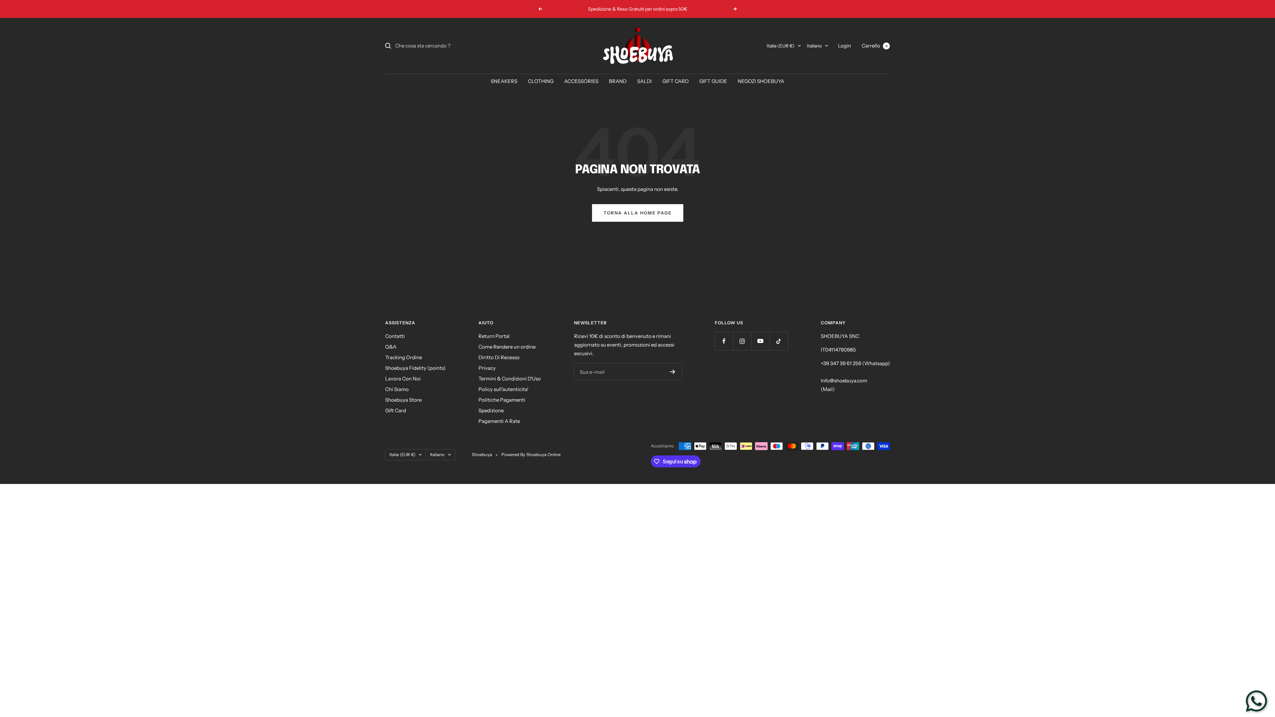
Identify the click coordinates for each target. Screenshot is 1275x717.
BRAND (618, 81)
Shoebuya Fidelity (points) (415, 368)
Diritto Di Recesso (499, 357)
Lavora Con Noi (403, 378)
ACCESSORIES (581, 81)
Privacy (487, 368)
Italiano (814, 46)
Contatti (395, 336)
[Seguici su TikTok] (779, 341)
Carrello (875, 45)
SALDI (644, 81)
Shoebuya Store (403, 400)
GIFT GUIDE (713, 81)
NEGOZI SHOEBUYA (761, 81)
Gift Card (395, 410)
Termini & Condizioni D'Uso (509, 378)
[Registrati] (672, 371)
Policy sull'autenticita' (503, 389)
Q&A (390, 347)
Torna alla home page (638, 212)
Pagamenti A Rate (499, 421)
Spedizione (491, 410)
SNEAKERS (504, 81)
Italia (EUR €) (781, 46)
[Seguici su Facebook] (724, 341)
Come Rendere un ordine (507, 347)
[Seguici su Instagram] (742, 341)
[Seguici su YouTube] (760, 341)
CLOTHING (540, 81)
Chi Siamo (397, 389)
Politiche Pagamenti (501, 400)
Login (844, 45)
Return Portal (494, 336)
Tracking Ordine (403, 357)
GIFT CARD (675, 81)
